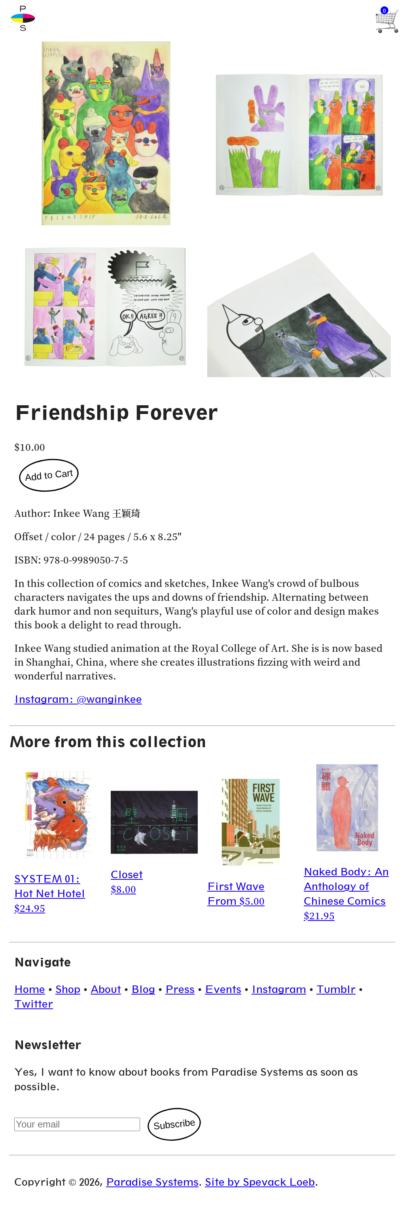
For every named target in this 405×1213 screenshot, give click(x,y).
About (106, 989)
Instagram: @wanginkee (78, 699)
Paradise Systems (152, 1182)
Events (223, 989)
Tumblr (336, 989)
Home (29, 989)
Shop (67, 989)
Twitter (33, 1004)
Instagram (279, 989)
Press (180, 989)
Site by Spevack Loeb (260, 1182)
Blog (143, 989)
